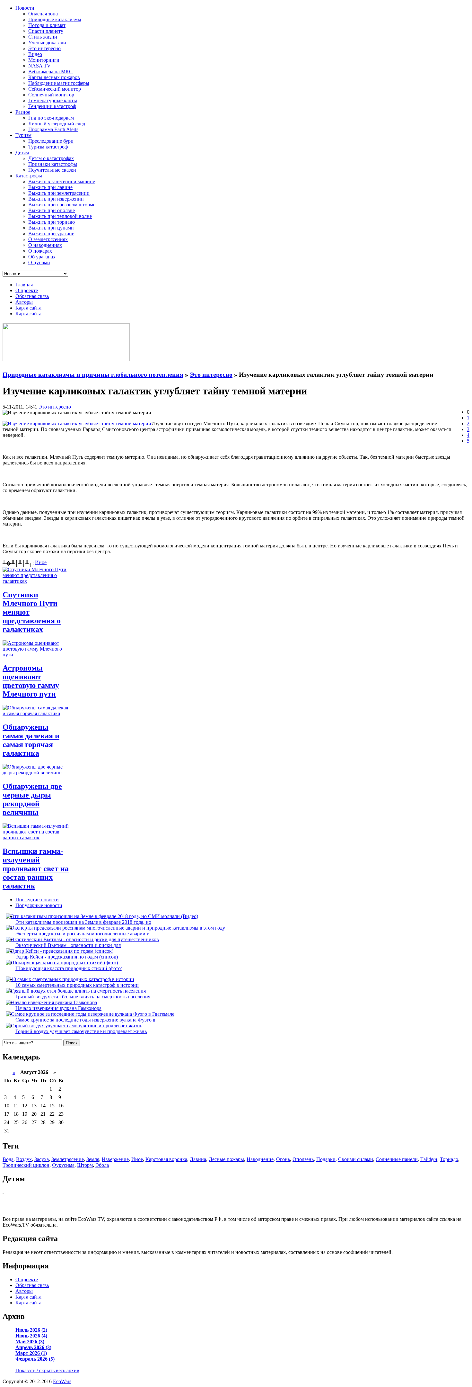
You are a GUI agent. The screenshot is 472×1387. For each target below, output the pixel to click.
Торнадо (449, 1159)
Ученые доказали (47, 42)
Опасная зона (43, 13)
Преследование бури (51, 141)
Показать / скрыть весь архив (47, 1370)
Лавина (198, 1159)
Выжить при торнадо (51, 222)
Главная (24, 284)
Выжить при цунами (51, 227)
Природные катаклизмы (54, 19)
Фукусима (63, 1165)
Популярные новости (38, 905)
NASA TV (39, 65)
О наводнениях (45, 245)
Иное (41, 562)
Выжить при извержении (56, 199)
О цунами (39, 262)
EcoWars (62, 1381)
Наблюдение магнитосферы (58, 83)
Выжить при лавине (50, 187)
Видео (35, 54)
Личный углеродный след (56, 123)
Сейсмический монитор (54, 89)
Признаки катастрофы (52, 164)
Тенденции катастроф (52, 106)
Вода (8, 1159)
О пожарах (40, 251)
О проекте (26, 290)
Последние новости (37, 899)
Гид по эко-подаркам (51, 118)
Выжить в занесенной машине (61, 181)
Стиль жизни (42, 37)
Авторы (24, 302)
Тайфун (428, 1159)
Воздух (24, 1159)
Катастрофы (28, 175)
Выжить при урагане (51, 233)
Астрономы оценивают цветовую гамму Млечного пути (31, 681)
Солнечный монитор (51, 94)
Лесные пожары (226, 1159)
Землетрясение (67, 1159)
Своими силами (355, 1159)
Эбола (102, 1165)
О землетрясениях (48, 239)
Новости (24, 8)
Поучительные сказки (52, 170)
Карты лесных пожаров (54, 77)
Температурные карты (52, 100)
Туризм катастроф (48, 146)
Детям (22, 152)
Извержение (115, 1159)
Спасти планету (45, 31)
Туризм (23, 135)
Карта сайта (28, 308)
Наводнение (260, 1159)
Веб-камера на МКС (50, 71)
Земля (92, 1159)
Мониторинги (43, 60)
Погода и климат (47, 25)
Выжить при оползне (51, 210)
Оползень (303, 1159)
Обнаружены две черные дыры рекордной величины (32, 799)
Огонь (283, 1159)
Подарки (326, 1159)
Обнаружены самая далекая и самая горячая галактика (31, 740)
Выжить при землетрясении (59, 193)
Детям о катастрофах (51, 158)
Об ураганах (42, 256)
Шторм (85, 1165)
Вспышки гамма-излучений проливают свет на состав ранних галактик (36, 868)
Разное (22, 112)
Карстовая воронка (166, 1159)
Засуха (41, 1159)
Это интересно (44, 48)
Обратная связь (32, 296)
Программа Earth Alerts (53, 129)
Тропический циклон (26, 1165)
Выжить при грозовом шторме (61, 204)
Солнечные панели (397, 1159)
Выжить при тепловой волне (60, 216)
